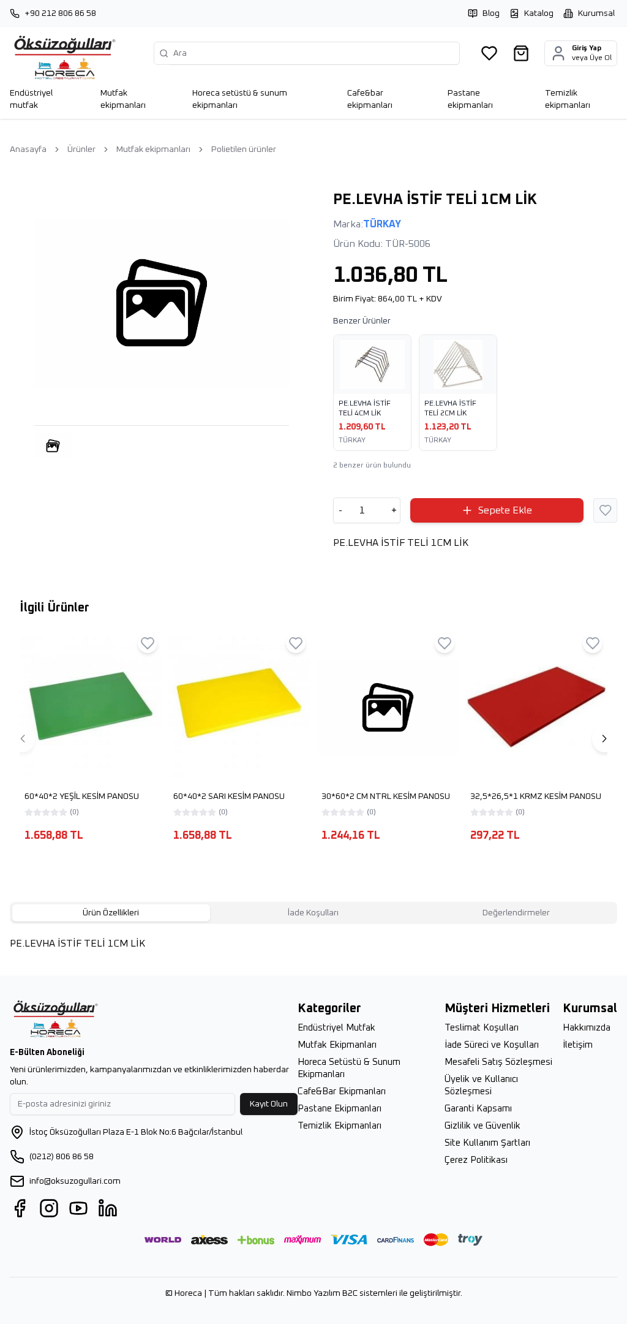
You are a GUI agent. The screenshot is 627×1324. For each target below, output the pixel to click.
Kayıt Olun (269, 1104)
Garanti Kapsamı (478, 1108)
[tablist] (313, 913)
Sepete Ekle (505, 510)
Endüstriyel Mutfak (336, 1027)
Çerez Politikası (476, 1160)
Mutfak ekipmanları (153, 149)
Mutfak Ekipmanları (337, 1045)
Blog (491, 13)
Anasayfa (28, 149)
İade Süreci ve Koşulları (492, 1045)
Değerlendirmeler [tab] (516, 913)
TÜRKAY (382, 224)
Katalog (539, 13)
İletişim (578, 1045)
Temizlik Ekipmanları (339, 1125)
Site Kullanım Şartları (487, 1143)
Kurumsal (596, 13)
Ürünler (81, 149)
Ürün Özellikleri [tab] (111, 913)
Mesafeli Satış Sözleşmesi (498, 1062)
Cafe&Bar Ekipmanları (342, 1091)
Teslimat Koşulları (482, 1027)
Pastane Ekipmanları (339, 1108)
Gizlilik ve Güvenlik (482, 1125)
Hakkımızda (586, 1027)
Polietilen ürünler (243, 149)
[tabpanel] (313, 949)
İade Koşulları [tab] (313, 913)
